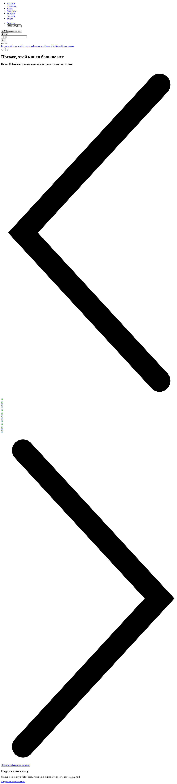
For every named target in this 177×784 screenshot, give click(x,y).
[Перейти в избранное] (2, 50)
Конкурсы (11, 11)
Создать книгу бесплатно (13, 781)
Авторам (11, 13)
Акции (10, 18)
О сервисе (11, 6)
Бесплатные (38, 46)
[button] (88, 40)
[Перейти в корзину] (6, 50)
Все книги (6, 46)
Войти (4, 34)
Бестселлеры (27, 46)
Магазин (11, 3)
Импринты (16, 46)
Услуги (10, 8)
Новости (11, 16)
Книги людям (67, 46)
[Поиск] (3, 40)
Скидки (48, 46)
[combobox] (88, 36)
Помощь (11, 23)
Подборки (56, 46)
